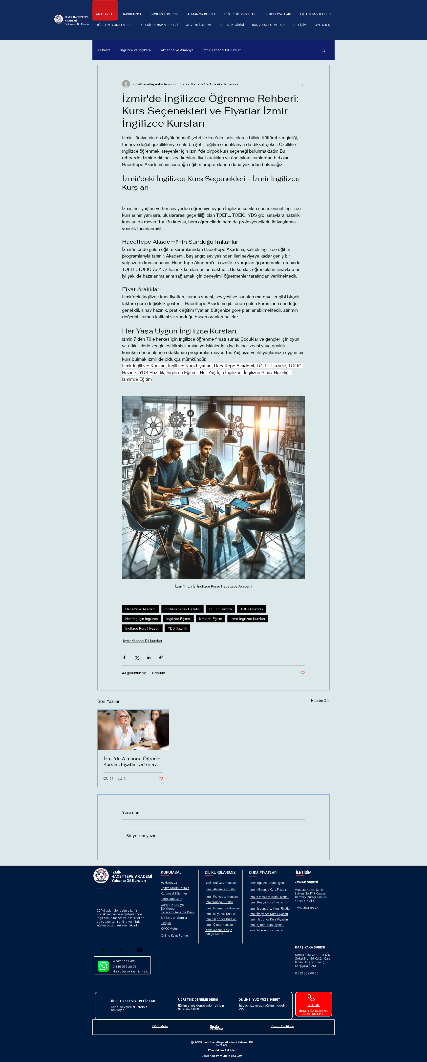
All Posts (103, 50)
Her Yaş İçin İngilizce (141, 618)
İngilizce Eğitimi (178, 618)
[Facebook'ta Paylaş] (124, 657)
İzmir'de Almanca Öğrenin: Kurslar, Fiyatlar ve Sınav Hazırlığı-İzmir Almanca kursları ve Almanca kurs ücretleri (132, 761)
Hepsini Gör (320, 700)
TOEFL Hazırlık (220, 609)
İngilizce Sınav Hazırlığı (182, 609)
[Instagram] (121, 950)
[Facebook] (103, 950)
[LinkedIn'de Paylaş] (148, 657)
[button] (164, 14)
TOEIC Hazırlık (251, 609)
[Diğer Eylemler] (302, 84)
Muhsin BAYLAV (231, 1056)
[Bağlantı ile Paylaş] (160, 657)
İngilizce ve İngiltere (135, 50)
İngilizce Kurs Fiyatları (142, 628)
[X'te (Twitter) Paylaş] (136, 657)
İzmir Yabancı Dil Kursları (222, 50)
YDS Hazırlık (177, 628)
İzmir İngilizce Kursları (248, 618)
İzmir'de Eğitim (210, 618)
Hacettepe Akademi (140, 609)
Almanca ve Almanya (177, 50)
